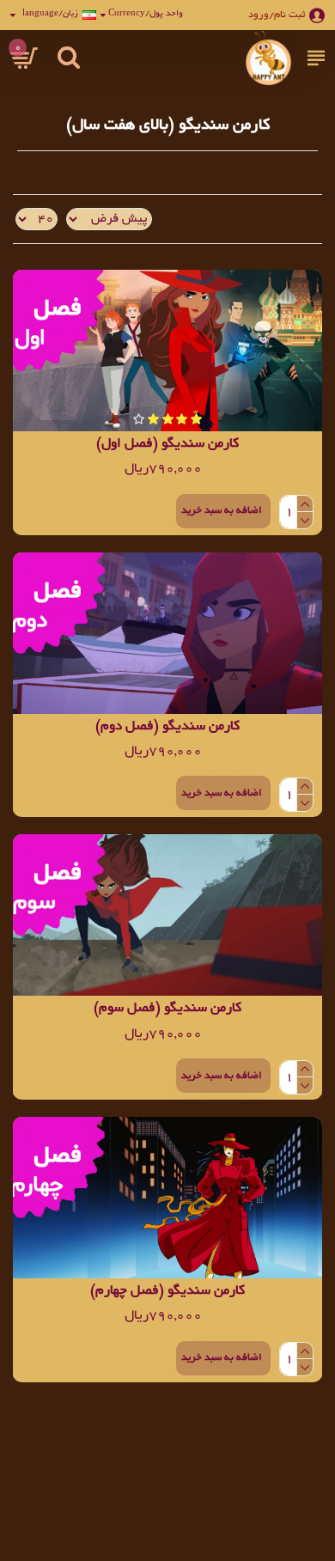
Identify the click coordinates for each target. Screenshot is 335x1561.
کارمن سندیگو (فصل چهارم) (167, 1291)
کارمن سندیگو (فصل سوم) (167, 1009)
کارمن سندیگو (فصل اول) (167, 444)
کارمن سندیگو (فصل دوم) (167, 727)
